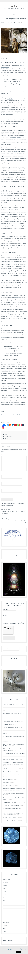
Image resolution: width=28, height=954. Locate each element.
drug (2, 406)
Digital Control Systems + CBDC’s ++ (10, 817)
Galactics (5, 906)
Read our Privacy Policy (19, 623)
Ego (10, 438)
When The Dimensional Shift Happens (10, 820)
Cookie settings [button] (11, 951)
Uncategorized (5, 925)
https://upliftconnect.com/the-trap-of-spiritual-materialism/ (13, 414)
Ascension (5, 885)
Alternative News (6, 879)
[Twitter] (8, 425)
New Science (5, 910)
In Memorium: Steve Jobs (8, 724)
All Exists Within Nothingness (8, 771)
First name (5, 609)
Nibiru (4, 913)
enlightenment (17, 297)
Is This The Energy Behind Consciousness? (11, 768)
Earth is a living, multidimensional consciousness (12, 708)
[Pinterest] (15, 425)
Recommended (6, 916)
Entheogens (5, 900)
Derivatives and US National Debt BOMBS (11, 805)
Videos (4, 928)
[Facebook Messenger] (5, 425)
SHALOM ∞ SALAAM (7, 779)
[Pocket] (20, 425)
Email (2, 481)
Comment (3, 454)
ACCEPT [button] (18, 951)
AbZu (14, 6)
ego (20, 264)
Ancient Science (6, 882)
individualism (10, 98)
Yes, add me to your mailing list (8, 495)
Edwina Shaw (7, 438)
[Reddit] (10, 425)
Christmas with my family (6, 225)
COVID (4, 891)
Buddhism (16, 151)
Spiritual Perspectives (8, 22)
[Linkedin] (13, 425)
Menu (14, 14)
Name (2, 474)
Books (4, 888)
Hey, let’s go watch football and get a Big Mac (11, 802)
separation (3, 337)
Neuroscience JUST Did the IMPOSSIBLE (11, 721)
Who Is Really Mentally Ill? (8, 785)
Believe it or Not (6, 782)
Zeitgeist (4, 931)
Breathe (4, 718)
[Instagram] (3, 427)
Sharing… (5, 741)
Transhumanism (6, 922)
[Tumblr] (23, 425)
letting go (20, 388)
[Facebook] (3, 425)
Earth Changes (6, 894)
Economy (5, 897)
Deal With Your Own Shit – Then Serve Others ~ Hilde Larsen (13, 511)
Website (2, 488)
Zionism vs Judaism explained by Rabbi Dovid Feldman (13, 774)
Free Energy (5, 903)
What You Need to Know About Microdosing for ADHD (13, 736)
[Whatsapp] (18, 425)
